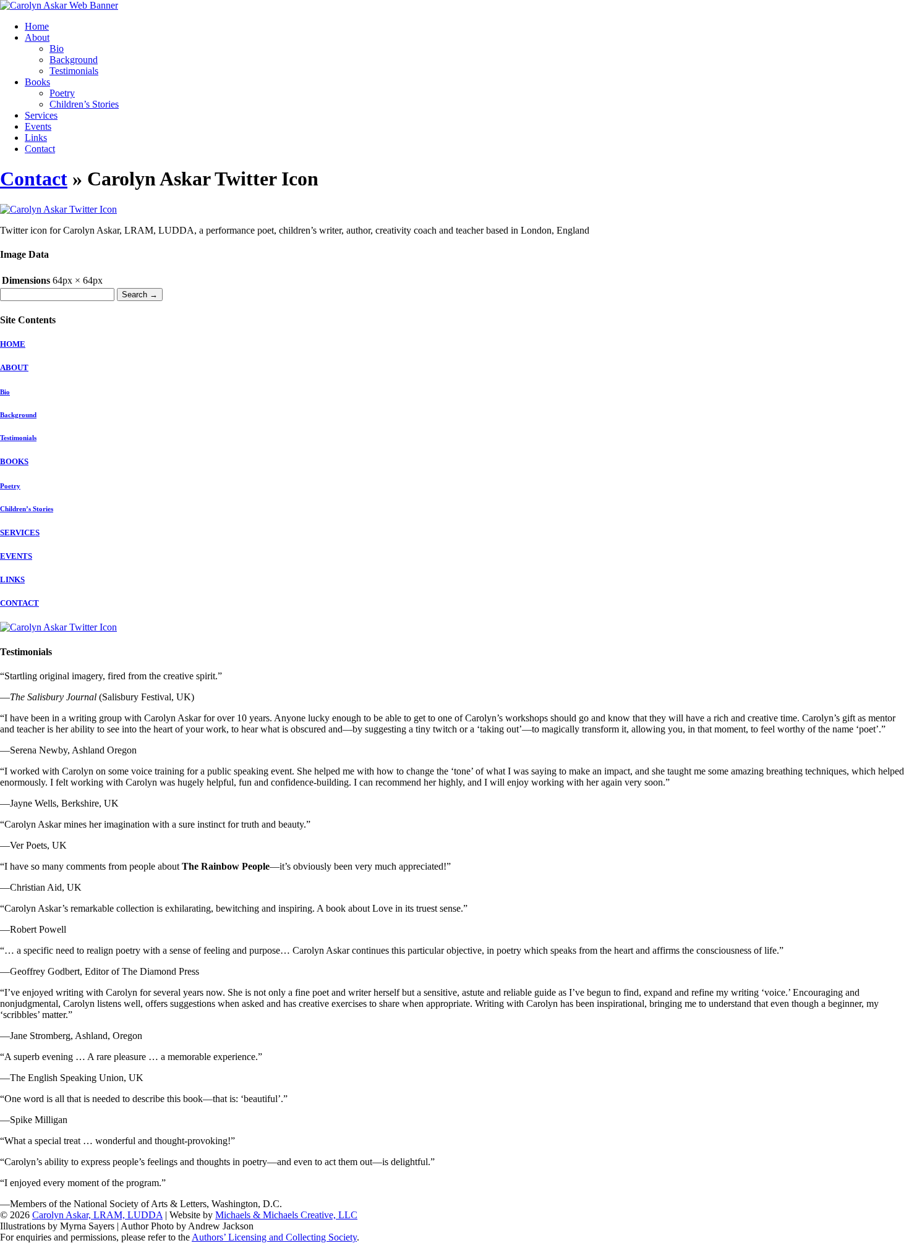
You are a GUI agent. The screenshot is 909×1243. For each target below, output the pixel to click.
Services (41, 115)
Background (73, 59)
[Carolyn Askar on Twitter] (58, 627)
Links (36, 137)
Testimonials (73, 71)
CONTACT (19, 603)
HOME (12, 344)
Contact (40, 148)
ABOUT (14, 367)
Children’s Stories (84, 104)
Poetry (62, 93)
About (37, 37)
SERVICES (20, 532)
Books (37, 82)
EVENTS (16, 556)
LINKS (12, 579)
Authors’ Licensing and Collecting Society (274, 1237)
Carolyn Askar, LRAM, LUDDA (97, 1215)
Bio (56, 48)
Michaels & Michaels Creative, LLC (286, 1215)
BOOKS (14, 461)
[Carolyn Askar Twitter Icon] (58, 209)
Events (38, 126)
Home (37, 26)
